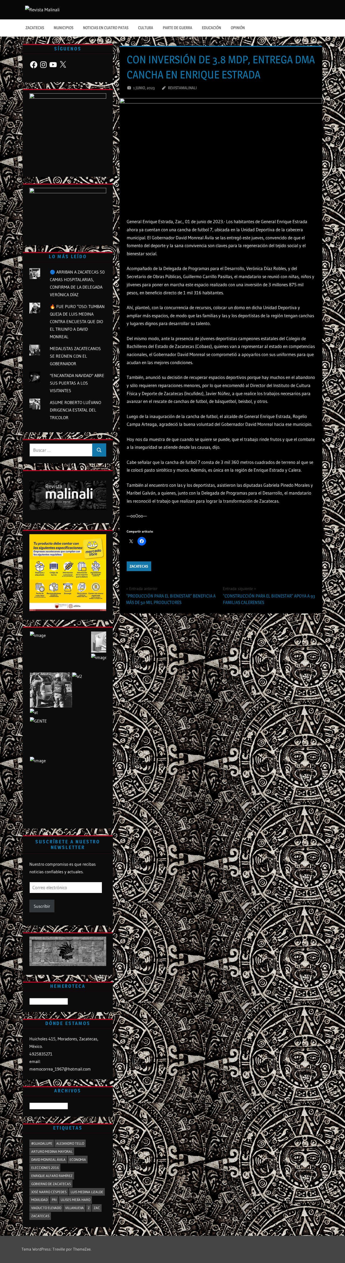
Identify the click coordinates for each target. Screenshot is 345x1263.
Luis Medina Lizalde (87, 1192)
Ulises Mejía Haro (75, 1200)
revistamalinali (182, 87)
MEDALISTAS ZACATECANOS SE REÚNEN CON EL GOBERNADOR (75, 356)
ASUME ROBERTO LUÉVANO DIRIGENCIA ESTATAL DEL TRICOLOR (75, 410)
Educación (211, 27)
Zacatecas (35, 27)
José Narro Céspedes (49, 1192)
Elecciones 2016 (45, 1167)
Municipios (63, 27)
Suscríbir (42, 906)
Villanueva (74, 1208)
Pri (54, 1200)
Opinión (238, 27)
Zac (97, 1208)
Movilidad (39, 1200)
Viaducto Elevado (46, 1208)
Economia (78, 1159)
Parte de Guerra (177, 27)
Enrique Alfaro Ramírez (52, 1176)
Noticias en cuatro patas (105, 27)
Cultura (145, 27)
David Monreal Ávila (48, 1159)
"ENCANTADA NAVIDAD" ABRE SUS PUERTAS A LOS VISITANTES (77, 383)
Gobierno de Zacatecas (51, 1184)
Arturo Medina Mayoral (52, 1151)
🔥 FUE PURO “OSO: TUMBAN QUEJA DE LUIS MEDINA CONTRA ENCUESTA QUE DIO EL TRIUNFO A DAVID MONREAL (77, 321)
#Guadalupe (41, 1143)
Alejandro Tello (70, 1143)
